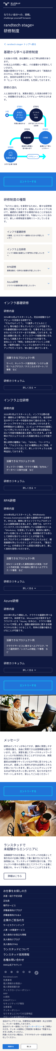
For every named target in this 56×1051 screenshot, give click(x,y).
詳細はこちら (15, 876)
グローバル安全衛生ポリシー (16, 1017)
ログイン (46, 4)
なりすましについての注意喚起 (17, 1014)
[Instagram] (29, 972)
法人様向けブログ (11, 939)
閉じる (29, 1046)
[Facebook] (5, 972)
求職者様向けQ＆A (12, 915)
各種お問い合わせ (13, 959)
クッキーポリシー (11, 1010)
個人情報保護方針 (11, 987)
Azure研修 (21, 283)
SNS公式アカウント (12, 965)
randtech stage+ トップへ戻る (21, 44)
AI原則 (6, 997)
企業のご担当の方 (13, 920)
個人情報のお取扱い (12, 983)
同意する (11, 1046)
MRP (5, 993)
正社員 (6, 900)
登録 (41, 4)
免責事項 (7, 980)
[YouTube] (23, 972)
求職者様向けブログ (12, 910)
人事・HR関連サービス (14, 930)
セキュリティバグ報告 (13, 1004)
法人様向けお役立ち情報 (14, 934)
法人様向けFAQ (10, 944)
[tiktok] (35, 972)
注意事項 (7, 1007)
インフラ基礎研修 (25, 234)
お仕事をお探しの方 (15, 890)
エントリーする (28, 181)
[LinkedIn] (17, 972)
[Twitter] (11, 972)
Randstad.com (10, 977)
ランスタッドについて (16, 949)
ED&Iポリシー (9, 1000)
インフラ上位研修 (25, 252)
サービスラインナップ (13, 925)
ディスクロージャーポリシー (16, 990)
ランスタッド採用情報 (16, 954)
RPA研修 (24, 268)
